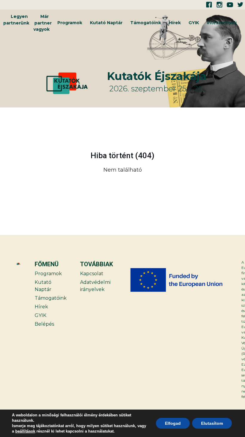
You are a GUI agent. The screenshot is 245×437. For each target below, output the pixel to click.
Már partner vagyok (42, 23)
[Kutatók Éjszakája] (76, 83)
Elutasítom (212, 423)
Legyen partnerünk (16, 20)
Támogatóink (145, 22)
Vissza (26, 185)
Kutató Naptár (106, 22)
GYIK (194, 22)
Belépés (44, 324)
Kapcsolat (91, 273)
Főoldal (218, 185)
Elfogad (173, 423)
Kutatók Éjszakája (156, 76)
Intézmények (222, 22)
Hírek (175, 22)
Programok (69, 22)
